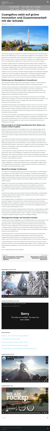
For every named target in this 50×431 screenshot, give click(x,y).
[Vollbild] (46, 296)
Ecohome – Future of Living (25, 7)
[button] (25, 284)
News (8, 24)
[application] (25, 284)
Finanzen (45, 225)
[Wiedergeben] (3, 296)
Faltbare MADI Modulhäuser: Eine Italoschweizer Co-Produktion (15, 345)
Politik (17, 9)
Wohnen (37, 9)
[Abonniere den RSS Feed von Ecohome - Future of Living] (47, 2)
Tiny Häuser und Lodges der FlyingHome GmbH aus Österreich (15, 342)
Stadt (23, 9)
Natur (12, 9)
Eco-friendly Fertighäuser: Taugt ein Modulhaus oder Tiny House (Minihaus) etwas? (19, 348)
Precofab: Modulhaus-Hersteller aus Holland (11, 339)
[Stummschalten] (44, 296)
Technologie (29, 9)
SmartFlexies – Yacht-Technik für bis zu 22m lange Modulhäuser (15, 335)
